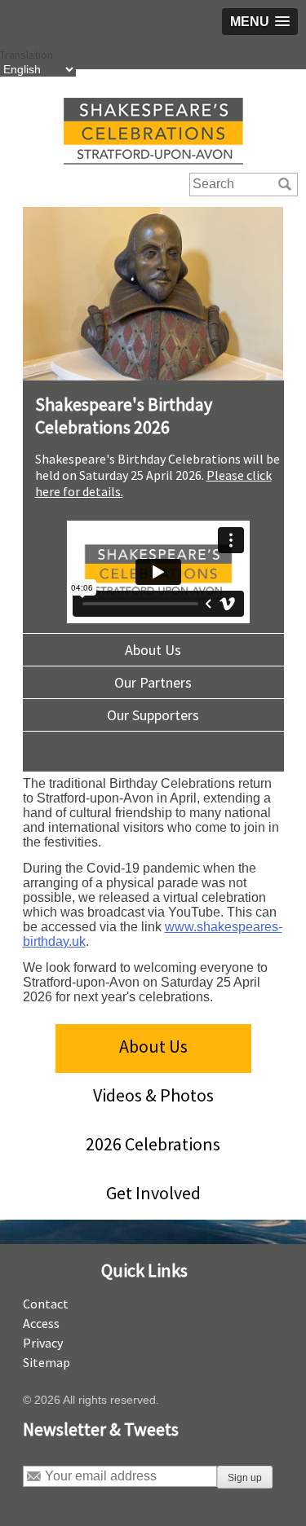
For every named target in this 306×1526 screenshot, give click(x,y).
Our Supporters (153, 715)
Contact (46, 1303)
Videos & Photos (153, 1095)
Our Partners (153, 682)
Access (41, 1323)
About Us (153, 649)
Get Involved (153, 1192)
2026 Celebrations (153, 1143)
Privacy (43, 1343)
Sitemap (46, 1362)
